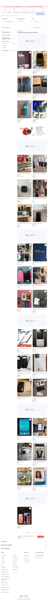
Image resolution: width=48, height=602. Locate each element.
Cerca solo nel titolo (6, 35)
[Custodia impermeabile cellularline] (24, 479)
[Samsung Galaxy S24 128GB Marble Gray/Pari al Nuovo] (40, 63)
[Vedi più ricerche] (46, 12)
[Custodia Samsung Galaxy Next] (24, 277)
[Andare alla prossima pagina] (40, 532)
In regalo (4, 45)
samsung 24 (9, 12)
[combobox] (9, 21)
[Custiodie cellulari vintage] (24, 87)
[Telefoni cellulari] (24, 111)
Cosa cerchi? (5, 18)
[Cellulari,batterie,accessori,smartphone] (40, 191)
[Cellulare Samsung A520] (40, 216)
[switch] (13, 35)
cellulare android (16, 12)
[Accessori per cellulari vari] (24, 390)
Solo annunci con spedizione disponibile (6, 38)
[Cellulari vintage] (40, 111)
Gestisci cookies (4, 569)
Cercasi (4, 47)
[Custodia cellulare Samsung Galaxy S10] (24, 366)
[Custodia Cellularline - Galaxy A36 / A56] (24, 341)
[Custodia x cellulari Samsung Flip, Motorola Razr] (40, 87)
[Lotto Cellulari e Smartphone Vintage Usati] (24, 216)
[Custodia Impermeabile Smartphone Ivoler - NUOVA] (40, 455)
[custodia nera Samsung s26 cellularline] (40, 390)
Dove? (33, 18)
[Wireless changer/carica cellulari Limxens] (40, 302)
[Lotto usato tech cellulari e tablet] (40, 277)
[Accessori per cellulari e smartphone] (24, 166)
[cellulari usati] (24, 302)
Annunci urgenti (5, 50)
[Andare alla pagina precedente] (24, 532)
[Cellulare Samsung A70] (24, 518)
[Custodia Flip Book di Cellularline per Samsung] (40, 479)
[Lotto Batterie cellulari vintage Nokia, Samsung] (24, 63)
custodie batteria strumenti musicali (27, 12)
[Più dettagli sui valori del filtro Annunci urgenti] (10, 50)
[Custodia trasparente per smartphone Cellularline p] (40, 366)
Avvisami (41, 536)
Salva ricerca (6, 27)
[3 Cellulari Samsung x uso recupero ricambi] (40, 166)
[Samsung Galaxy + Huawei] (40, 254)
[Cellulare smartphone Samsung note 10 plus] (40, 430)
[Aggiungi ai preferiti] (30, 52)
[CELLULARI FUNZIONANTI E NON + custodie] (40, 341)
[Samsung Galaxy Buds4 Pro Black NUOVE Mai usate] (24, 191)
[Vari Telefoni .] (24, 430)
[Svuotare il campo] (14, 21)
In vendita (4, 43)
